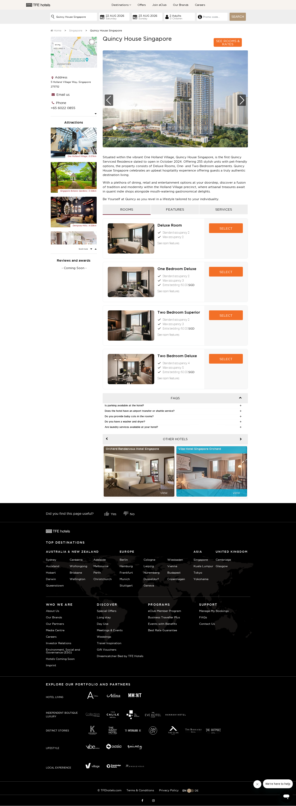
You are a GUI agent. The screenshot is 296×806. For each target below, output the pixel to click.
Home (57, 30)
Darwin (51, 579)
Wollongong (78, 566)
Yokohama (201, 579)
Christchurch (102, 579)
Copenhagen (176, 579)
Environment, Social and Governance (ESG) (63, 651)
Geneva (149, 585)
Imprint (51, 665)
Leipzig (149, 566)
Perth (97, 572)
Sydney (51, 559)
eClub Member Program (164, 610)
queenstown (55, 585)
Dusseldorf (151, 579)
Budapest (174, 572)
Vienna (172, 566)
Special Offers (106, 610)
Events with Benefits (162, 623)
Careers (200, 4)
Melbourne (100, 566)
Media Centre (55, 630)
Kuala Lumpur (203, 566)
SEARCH (237, 16)
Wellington (77, 579)
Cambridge (221, 559)
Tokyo (198, 572)
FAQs (203, 617)
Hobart (51, 572)
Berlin (124, 559)
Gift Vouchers (106, 649)
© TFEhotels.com (109, 790)
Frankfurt (126, 572)
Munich (125, 579)
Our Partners (55, 623)
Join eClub (159, 4)
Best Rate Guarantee (162, 630)
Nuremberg (151, 572)
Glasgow (221, 566)
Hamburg (126, 566)
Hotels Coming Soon (60, 658)
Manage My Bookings (214, 610)
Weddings (104, 636)
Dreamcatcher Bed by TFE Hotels (120, 656)
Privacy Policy (169, 790)
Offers (142, 4)
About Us (52, 610)
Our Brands (180, 4)
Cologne (149, 559)
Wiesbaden (175, 559)
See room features (168, 243)
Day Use (102, 623)
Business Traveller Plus (164, 617)
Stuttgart (126, 585)
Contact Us (207, 623)
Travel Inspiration (109, 643)
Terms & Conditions (140, 790)
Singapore (75, 30)
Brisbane (76, 572)
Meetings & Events (110, 630)
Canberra (76, 559)
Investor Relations (58, 643)
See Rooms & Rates (228, 42)
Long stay (104, 617)
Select (225, 228)
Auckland (52, 566)
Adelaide (99, 559)
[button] (115, 128)
